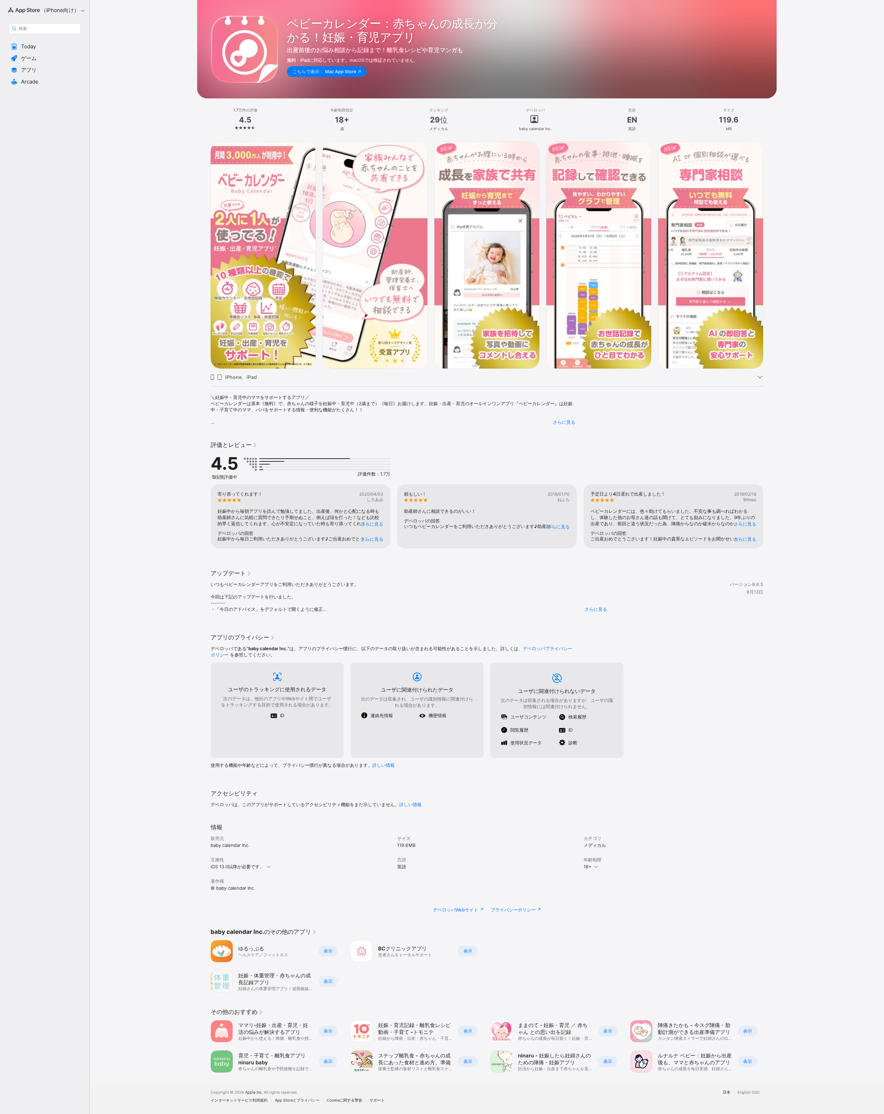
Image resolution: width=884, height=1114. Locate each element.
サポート (377, 1100)
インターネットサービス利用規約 (239, 1100)
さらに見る (564, 422)
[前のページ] (204, 255)
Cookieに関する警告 (344, 1100)
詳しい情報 (383, 765)
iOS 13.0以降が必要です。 (237, 866)
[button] (44, 46)
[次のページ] (770, 255)
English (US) (749, 1092)
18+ (588, 866)
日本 (726, 1092)
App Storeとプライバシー (297, 1100)
